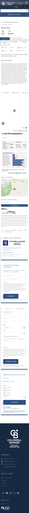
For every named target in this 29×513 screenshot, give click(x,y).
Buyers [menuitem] (3, 480)
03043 (25, 230)
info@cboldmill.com (11, 461)
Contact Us (5, 256)
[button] (27, 10)
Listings (6, 230)
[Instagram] (10, 493)
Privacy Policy (6, 291)
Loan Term (5, 378)
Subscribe (10, 296)
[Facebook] (3, 493)
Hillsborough (13, 230)
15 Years (12, 381)
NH (9, 230)
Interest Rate (6, 395)
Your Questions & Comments (10, 336)
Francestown (20, 230)
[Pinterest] (17, 493)
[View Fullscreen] (3, 186)
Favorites (22, 2)
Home (2, 230)
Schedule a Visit (20, 308)
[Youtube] (7, 493)
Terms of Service (13, 366)
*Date (4, 325)
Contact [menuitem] (4, 485)
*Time (4, 330)
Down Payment (7, 390)
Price (4, 385)
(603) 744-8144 (15, 14)
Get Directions (14, 205)
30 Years (7, 381)
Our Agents (11, 256)
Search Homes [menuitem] (6, 478)
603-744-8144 (8, 252)
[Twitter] (14, 493)
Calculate (14, 402)
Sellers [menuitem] (3, 483)
